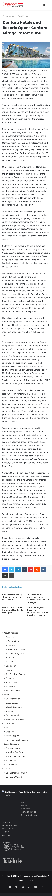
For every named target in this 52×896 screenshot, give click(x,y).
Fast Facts (12, 645)
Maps (10, 661)
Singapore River (13, 699)
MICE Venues (11, 764)
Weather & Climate (16, 649)
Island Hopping (12, 736)
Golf (7, 727)
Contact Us (26, 802)
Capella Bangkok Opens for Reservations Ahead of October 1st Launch (38, 611)
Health (11, 657)
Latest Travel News (20, 16)
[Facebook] (5, 569)
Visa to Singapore (16, 653)
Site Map (6, 835)
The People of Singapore (17, 674)
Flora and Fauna (13, 690)
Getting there (14, 641)
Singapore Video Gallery (16, 777)
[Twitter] (11, 569)
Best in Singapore (11, 744)
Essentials (10, 637)
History (9, 670)
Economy (10, 678)
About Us (25, 808)
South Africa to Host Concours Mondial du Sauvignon (12, 610)
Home (7, 16)
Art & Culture (11, 682)
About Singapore (11, 633)
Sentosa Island (12, 715)
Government (11, 686)
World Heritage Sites (15, 719)
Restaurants (11, 760)
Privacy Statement (29, 815)
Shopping (10, 732)
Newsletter (7, 822)
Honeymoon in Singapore (17, 740)
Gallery (7, 769)
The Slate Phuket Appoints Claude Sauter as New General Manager (38, 598)
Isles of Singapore (14, 707)
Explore (7, 694)
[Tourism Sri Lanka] (12, 5)
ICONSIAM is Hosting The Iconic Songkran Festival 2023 (12, 597)
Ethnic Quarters (12, 703)
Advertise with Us (10, 825)
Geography (11, 666)
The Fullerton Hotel (17, 756)
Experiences (9, 723)
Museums (10, 711)
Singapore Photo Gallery (16, 773)
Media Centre (8, 828)
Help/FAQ (6, 832)
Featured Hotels (13, 748)
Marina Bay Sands (16, 752)
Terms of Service (28, 812)
